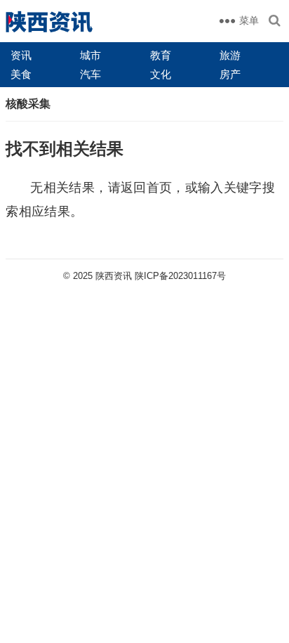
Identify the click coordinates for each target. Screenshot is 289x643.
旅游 (230, 55)
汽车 (90, 74)
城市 (90, 55)
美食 (21, 74)
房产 (230, 74)
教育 (160, 55)
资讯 (21, 55)
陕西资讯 (113, 276)
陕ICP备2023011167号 (180, 276)
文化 (160, 74)
